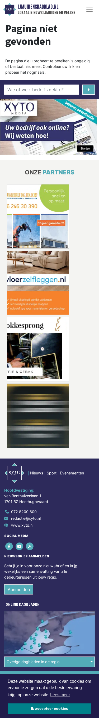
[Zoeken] (88, 90)
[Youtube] (20, 546)
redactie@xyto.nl (26, 518)
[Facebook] (9, 546)
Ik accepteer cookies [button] (49, 708)
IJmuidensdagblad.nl (38, 7)
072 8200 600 (24, 511)
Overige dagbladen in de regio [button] (33, 661)
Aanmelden (19, 589)
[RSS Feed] (30, 546)
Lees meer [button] (60, 695)
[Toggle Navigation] (89, 9)
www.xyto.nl (22, 525)
